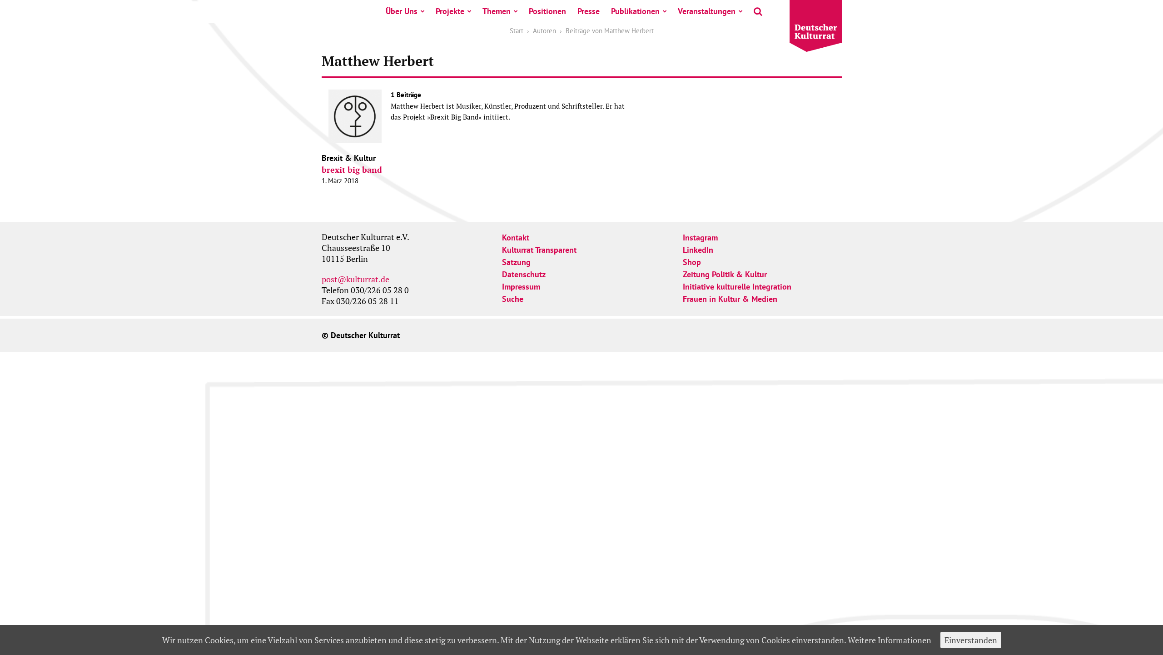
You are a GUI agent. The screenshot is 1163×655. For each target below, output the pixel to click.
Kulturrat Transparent (539, 250)
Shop (692, 262)
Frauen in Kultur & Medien (730, 299)
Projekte (450, 11)
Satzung (516, 262)
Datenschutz (524, 274)
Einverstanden (970, 640)
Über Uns (401, 11)
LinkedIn (698, 250)
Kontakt (515, 237)
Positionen (547, 11)
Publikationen (635, 11)
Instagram (700, 237)
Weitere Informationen (889, 640)
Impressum (521, 286)
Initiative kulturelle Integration (737, 286)
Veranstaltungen (707, 11)
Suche (512, 299)
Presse (588, 11)
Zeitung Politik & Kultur (725, 274)
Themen (496, 11)
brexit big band (352, 169)
